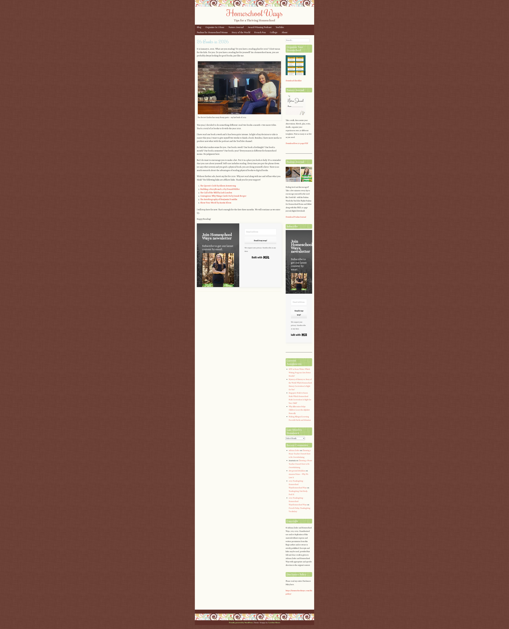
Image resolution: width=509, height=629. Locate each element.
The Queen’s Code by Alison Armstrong (218, 185)
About (284, 32)
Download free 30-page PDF (297, 143)
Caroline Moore (274, 623)
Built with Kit (260, 257)
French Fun (260, 32)
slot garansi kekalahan (297, 470)
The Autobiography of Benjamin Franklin (218, 199)
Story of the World (241, 32)
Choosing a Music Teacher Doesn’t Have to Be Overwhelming (300, 453)
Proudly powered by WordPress (241, 623)
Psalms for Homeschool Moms (212, 32)
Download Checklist (294, 80)
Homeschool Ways (254, 12)
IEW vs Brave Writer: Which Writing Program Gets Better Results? (300, 372)
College (273, 32)
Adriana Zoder (294, 450)
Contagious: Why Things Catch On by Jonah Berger (223, 196)
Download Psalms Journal (296, 217)
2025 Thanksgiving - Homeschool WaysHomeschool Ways (298, 484)
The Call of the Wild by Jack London (216, 192)
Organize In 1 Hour (214, 27)
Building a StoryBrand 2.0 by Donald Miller (220, 189)
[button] (218, 270)
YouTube (280, 27)
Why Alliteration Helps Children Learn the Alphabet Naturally (299, 410)
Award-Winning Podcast (260, 27)
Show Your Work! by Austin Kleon (215, 202)
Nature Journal (236, 27)
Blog (199, 27)
